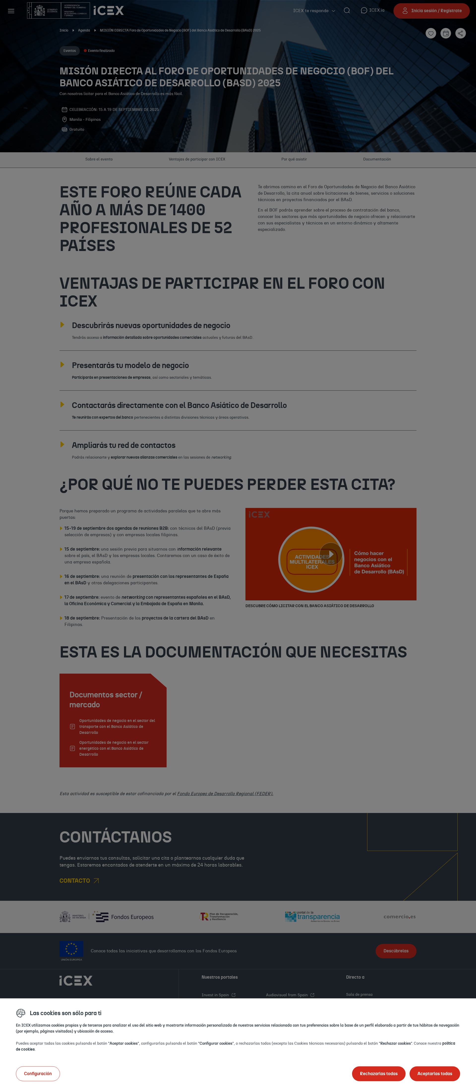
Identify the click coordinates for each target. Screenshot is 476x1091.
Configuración (38, 1073)
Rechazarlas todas (379, 1073)
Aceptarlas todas (434, 1073)
